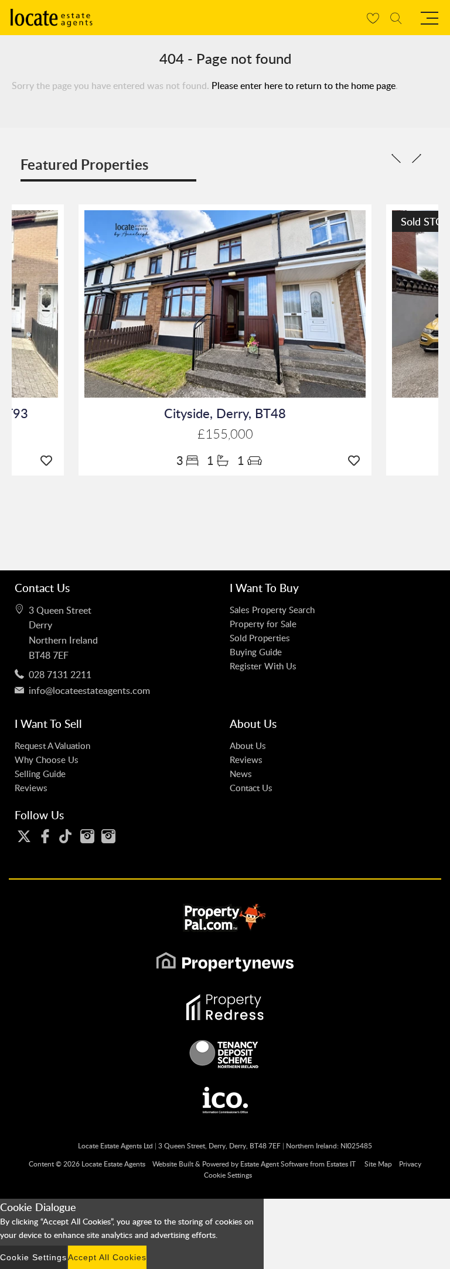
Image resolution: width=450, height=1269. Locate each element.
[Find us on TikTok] (66, 836)
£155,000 (225, 434)
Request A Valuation (52, 745)
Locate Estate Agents (113, 1164)
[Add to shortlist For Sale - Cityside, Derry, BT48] (357, 460)
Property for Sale (263, 624)
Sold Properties (260, 638)
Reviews (31, 787)
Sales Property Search (272, 609)
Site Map (378, 1164)
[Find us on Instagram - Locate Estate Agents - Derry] (87, 836)
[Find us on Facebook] (45, 836)
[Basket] (372, 17)
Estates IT (341, 1164)
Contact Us (251, 787)
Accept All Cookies (107, 1257)
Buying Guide (256, 652)
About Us (248, 745)
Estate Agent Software (274, 1164)
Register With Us (263, 666)
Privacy (410, 1164)
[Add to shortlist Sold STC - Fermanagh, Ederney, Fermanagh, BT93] (49, 460)
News (241, 773)
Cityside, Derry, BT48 (225, 413)
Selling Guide (40, 773)
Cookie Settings (228, 1175)
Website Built (172, 1164)
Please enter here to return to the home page (304, 85)
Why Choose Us (47, 759)
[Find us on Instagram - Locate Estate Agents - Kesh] (108, 836)
